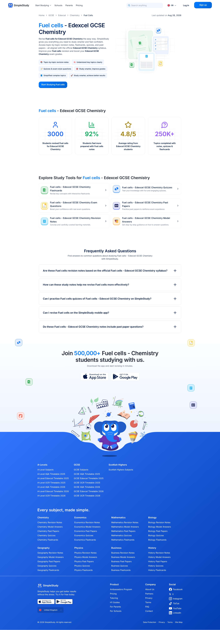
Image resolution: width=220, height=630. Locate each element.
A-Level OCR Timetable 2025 (51, 482)
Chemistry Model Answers (50, 526)
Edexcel (62, 15)
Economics (80, 517)
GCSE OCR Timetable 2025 (87, 482)
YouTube (177, 608)
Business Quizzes (119, 565)
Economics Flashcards (85, 539)
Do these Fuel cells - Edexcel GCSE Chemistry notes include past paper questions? (93, 326)
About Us (149, 589)
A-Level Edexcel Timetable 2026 (53, 491)
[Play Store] (125, 376)
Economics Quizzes (83, 535)
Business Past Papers (121, 561)
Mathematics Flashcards (122, 539)
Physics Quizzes (82, 565)
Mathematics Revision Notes (124, 522)
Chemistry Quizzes (46, 535)
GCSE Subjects (81, 469)
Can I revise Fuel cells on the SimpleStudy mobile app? (76, 312)
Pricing (79, 5)
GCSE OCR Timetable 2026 (87, 495)
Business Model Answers (123, 557)
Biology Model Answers (159, 526)
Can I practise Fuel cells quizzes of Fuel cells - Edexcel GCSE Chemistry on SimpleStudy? (97, 298)
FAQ (147, 606)
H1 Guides (115, 602)
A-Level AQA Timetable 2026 (51, 487)
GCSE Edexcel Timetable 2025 (89, 478)
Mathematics (118, 517)
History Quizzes (155, 565)
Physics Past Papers (84, 561)
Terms (148, 602)
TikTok (176, 603)
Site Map (179, 622)
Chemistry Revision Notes (49, 522)
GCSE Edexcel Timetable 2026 (89, 491)
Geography (43, 548)
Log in (186, 5)
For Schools (115, 611)
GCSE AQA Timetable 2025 (87, 474)
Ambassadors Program (121, 589)
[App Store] (94, 376)
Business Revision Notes (122, 552)
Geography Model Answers (50, 557)
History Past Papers (157, 561)
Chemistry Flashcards (47, 539)
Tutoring (114, 598)
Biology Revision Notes (159, 522)
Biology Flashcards (157, 539)
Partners (149, 593)
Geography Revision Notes (50, 552)
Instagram (177, 598)
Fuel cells (88, 15)
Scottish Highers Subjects (121, 469)
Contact (149, 611)
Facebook (178, 589)
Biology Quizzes (156, 535)
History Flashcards (157, 570)
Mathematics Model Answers (125, 526)
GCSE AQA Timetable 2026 (87, 487)
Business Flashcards (120, 570)
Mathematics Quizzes (121, 535)
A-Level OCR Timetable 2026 (51, 495)
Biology (152, 517)
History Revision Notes (159, 552)
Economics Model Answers (87, 526)
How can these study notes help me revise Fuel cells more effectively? (86, 284)
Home (41, 15)
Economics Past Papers (85, 531)
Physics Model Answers (85, 557)
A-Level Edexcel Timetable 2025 (53, 478)
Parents (69, 5)
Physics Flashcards (83, 570)
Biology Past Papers (157, 531)
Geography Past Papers (48, 561)
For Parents (115, 606)
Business (116, 548)
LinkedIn (177, 613)
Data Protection (149, 622)
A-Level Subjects (45, 469)
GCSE (51, 15)
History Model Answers (159, 557)
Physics (78, 548)
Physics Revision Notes (85, 552)
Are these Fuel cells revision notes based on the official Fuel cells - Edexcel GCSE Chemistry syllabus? (105, 270)
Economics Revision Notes (87, 522)
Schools (58, 5)
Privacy (148, 598)
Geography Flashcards (48, 570)
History (152, 548)
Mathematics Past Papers (123, 531)
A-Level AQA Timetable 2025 (51, 474)
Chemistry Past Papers (48, 531)
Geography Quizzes (46, 565)
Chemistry (75, 15)
